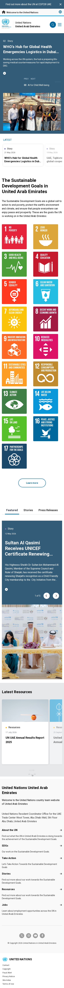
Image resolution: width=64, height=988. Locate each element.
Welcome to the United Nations (22, 12)
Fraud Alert (7, 973)
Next (33, 79)
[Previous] (46, 596)
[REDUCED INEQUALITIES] (47, 346)
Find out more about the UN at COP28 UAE (28, 4)
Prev (26, 79)
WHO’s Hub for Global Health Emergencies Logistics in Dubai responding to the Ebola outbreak (31, 52)
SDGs (5, 845)
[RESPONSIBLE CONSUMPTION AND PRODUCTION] (47, 373)
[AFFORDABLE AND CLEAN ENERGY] (16, 319)
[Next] (56, 596)
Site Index (6, 980)
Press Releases (48, 510)
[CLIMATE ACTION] (16, 401)
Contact (5, 965)
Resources (8, 889)
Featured (12, 510)
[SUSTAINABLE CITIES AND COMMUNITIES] (16, 373)
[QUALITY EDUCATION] (47, 264)
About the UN (9, 830)
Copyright (6, 969)
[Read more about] (32, 73)
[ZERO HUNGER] (47, 236)
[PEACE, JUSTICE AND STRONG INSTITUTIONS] (47, 428)
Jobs (5, 904)
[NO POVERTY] (16, 236)
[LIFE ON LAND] (16, 428)
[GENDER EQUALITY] (16, 291)
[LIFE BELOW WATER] (47, 401)
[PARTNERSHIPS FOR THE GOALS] (16, 456)
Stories (28, 510)
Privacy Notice (8, 976)
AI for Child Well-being (38, 85)
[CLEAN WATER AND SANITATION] (47, 291)
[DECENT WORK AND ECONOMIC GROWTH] (47, 319)
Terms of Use (8, 984)
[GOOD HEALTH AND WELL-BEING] (16, 264)
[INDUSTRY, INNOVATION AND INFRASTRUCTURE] (16, 346)
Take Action (9, 858)
